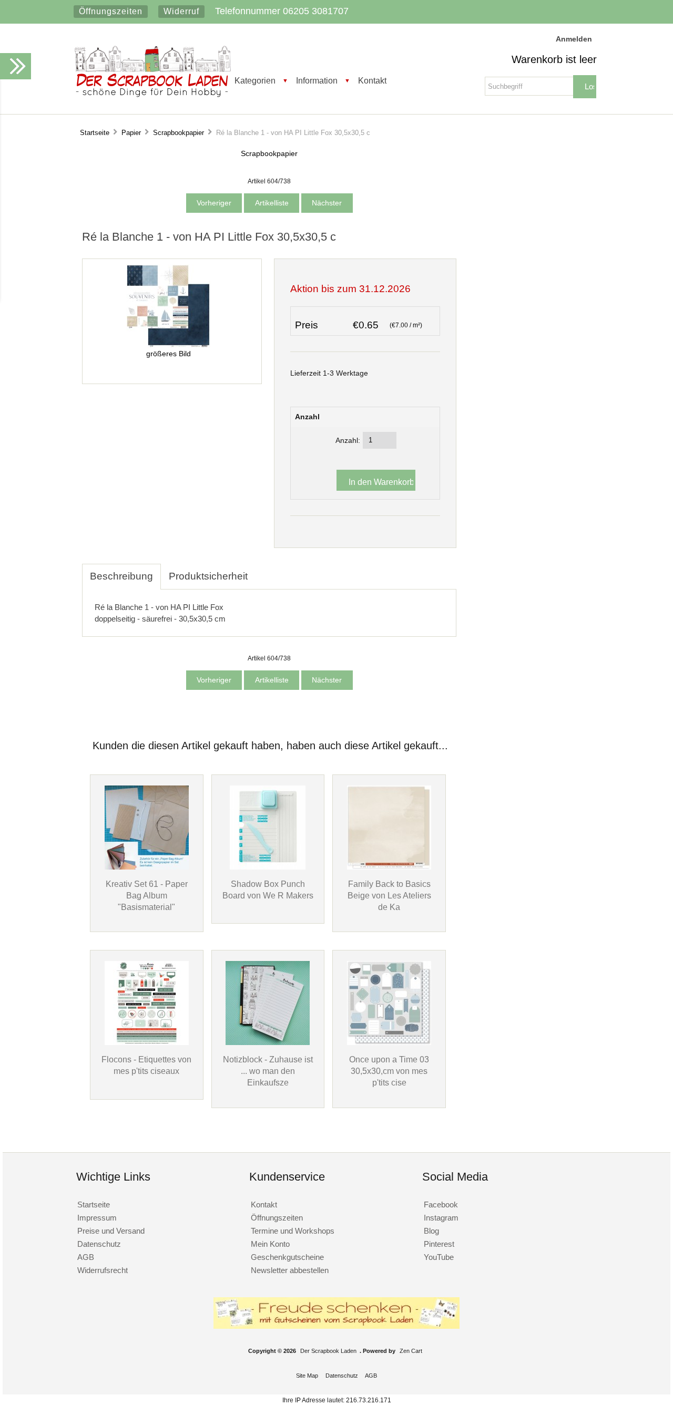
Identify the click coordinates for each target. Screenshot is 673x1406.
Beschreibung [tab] (121, 576)
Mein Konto (270, 1243)
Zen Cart (411, 1351)
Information (317, 80)
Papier (131, 133)
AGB (85, 1257)
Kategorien (255, 80)
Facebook (441, 1204)
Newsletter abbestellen (290, 1270)
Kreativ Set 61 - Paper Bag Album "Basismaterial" (147, 895)
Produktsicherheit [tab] (208, 576)
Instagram (441, 1217)
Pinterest (439, 1243)
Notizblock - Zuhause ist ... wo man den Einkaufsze (268, 1070)
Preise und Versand (111, 1230)
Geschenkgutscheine (287, 1257)
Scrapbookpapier (178, 133)
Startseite (94, 133)
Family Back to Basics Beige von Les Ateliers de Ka (389, 895)
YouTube (439, 1257)
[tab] (263, 570)
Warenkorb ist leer (554, 59)
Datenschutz (99, 1243)
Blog (431, 1230)
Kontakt (372, 80)
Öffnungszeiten (110, 11)
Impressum (97, 1217)
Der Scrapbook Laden (328, 1351)
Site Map (307, 1375)
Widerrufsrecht (102, 1270)
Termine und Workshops (292, 1230)
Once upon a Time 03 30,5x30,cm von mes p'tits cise (389, 1070)
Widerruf (181, 11)
